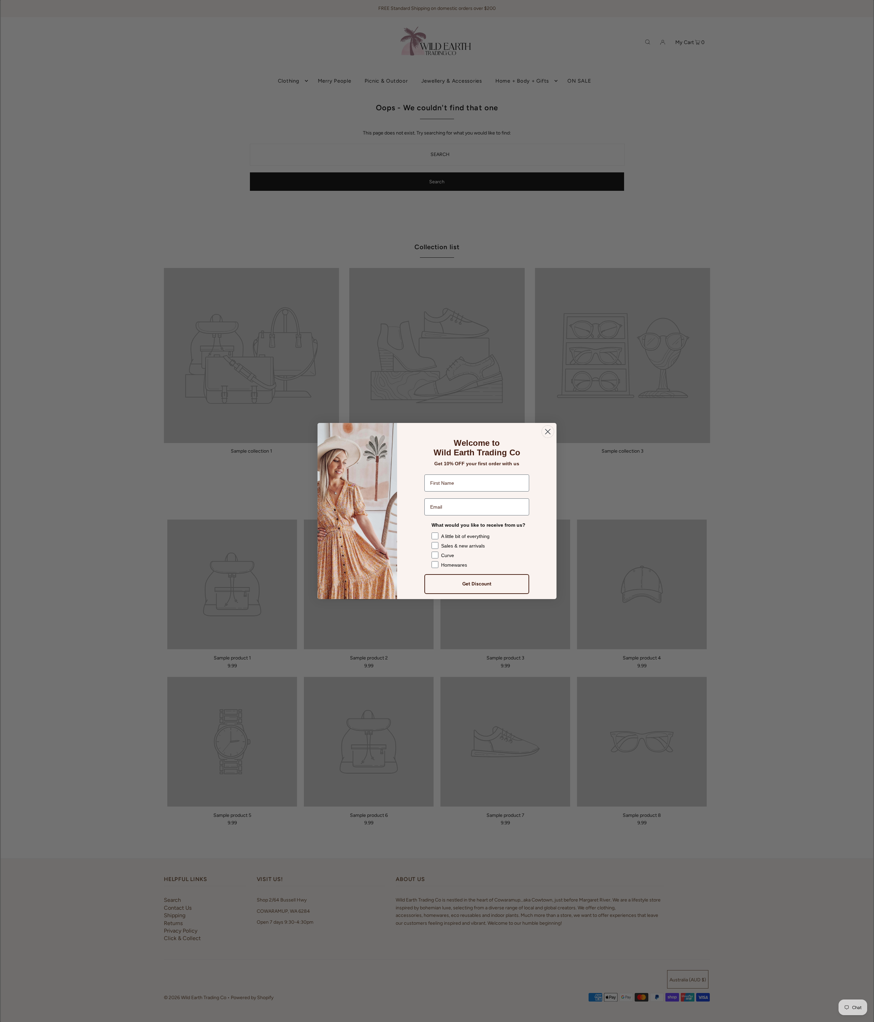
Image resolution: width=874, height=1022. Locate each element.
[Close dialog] (548, 432)
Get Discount (477, 584)
